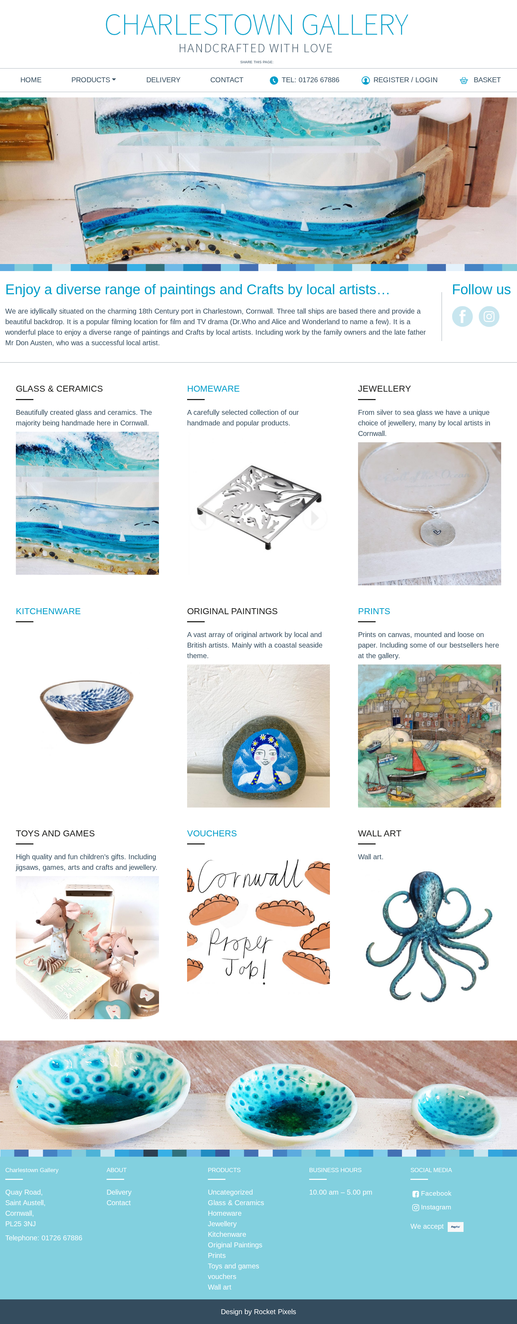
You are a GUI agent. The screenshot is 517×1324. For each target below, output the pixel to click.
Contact (226, 80)
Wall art (379, 833)
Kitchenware (48, 611)
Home (31, 80)
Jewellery (384, 388)
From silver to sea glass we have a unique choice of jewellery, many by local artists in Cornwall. (424, 423)
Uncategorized (230, 1192)
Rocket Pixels (275, 1312)
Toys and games (55, 833)
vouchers (212, 833)
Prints (374, 611)
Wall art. (371, 857)
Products (90, 80)
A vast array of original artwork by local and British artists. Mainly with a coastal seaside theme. (255, 645)
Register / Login (406, 80)
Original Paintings (232, 611)
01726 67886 (62, 1238)
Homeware (213, 388)
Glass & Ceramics (59, 388)
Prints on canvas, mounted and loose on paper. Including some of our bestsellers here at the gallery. (428, 645)
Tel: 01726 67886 (310, 80)
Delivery (163, 80)
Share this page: (257, 62)
